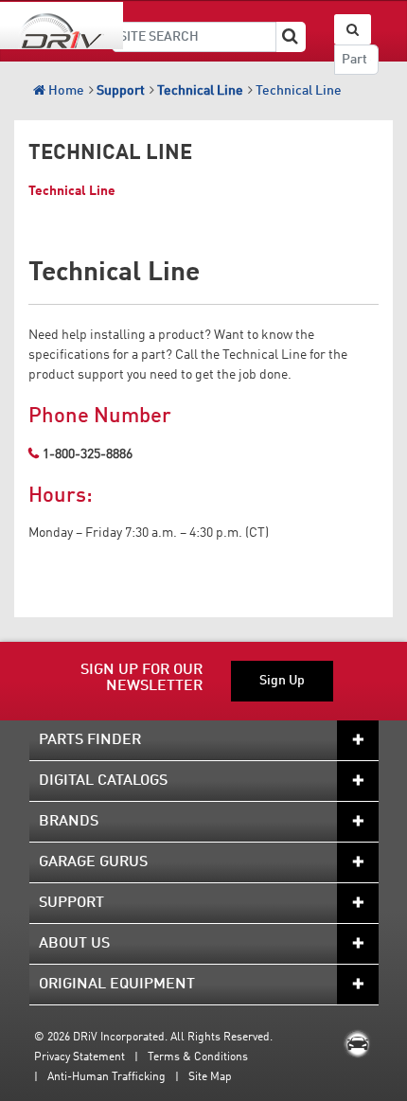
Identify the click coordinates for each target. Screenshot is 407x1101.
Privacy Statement (79, 1057)
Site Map (210, 1077)
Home (64, 91)
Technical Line (299, 91)
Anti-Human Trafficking (106, 1077)
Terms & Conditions (198, 1057)
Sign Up (282, 680)
